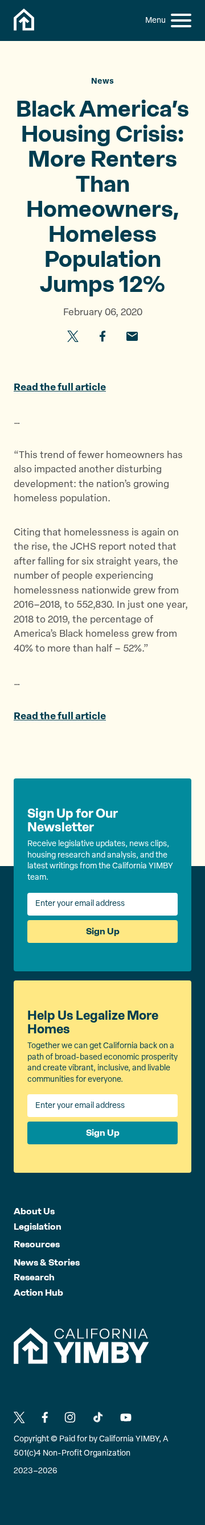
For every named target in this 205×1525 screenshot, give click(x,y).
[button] (181, 20)
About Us (34, 1211)
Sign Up (103, 931)
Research (34, 1277)
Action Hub (38, 1292)
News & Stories (47, 1262)
